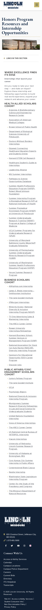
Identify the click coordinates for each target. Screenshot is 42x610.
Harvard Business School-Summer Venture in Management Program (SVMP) (23, 338)
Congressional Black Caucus (22, 467)
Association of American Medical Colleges (20, 121)
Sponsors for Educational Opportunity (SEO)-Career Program (21, 358)
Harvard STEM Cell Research (22, 158)
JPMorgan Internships (19, 302)
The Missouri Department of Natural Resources (22, 492)
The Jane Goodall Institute (21, 298)
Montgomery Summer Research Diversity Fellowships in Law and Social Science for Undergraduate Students (23, 407)
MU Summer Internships (20, 174)
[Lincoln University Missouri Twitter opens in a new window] (12, 546)
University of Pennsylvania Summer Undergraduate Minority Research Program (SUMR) (21, 254)
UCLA (11, 387)
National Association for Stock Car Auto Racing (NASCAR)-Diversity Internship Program (23, 348)
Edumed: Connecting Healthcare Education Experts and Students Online (22, 151)
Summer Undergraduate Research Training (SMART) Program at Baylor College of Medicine (22, 222)
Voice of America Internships (22, 423)
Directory (8, 579)
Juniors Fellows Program (20, 378)
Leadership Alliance (18, 170)
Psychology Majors (17, 392)
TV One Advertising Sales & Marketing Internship (21, 318)
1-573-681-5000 (12, 540)
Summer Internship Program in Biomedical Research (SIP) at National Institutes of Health (23, 201)
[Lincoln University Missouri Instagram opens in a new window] (24, 546)
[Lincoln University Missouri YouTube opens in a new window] (18, 546)
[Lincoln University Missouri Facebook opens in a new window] (6, 546)
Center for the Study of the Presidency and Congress (21, 485)
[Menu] (36, 4)
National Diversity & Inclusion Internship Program (23, 397)
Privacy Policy (10, 607)
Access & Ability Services (15, 559)
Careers (7, 572)
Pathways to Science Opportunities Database (20, 180)
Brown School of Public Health (23, 127)
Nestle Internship (17, 472)
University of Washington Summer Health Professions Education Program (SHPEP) (22, 265)
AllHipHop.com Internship (21, 286)
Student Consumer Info (13, 602)
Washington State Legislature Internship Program (23, 477)
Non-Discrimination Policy (14, 604)
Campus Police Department (16, 569)
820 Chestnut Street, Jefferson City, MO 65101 (21, 535)
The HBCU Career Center (20, 324)
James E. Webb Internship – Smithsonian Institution (21, 292)
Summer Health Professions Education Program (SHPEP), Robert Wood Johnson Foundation (22, 190)
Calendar (8, 562)
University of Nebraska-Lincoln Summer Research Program (21, 446)
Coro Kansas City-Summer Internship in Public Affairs (21, 461)
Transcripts (9, 585)
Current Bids (9, 575)
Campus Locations (12, 566)
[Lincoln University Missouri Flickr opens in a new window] (30, 546)
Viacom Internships (18, 439)
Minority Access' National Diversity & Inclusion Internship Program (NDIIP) (22, 309)
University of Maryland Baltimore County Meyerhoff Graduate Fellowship (22, 243)
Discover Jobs (15, 365)
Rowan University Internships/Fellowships (20, 329)
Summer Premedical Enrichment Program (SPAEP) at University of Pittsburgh (22, 211)
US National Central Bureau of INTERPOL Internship (23, 433)
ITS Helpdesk (10, 582)
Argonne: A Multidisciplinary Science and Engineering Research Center (22, 113)
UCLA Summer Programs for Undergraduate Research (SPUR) (22, 233)
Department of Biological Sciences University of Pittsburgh (20, 134)
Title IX (7, 599)
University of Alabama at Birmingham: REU (20, 454)
